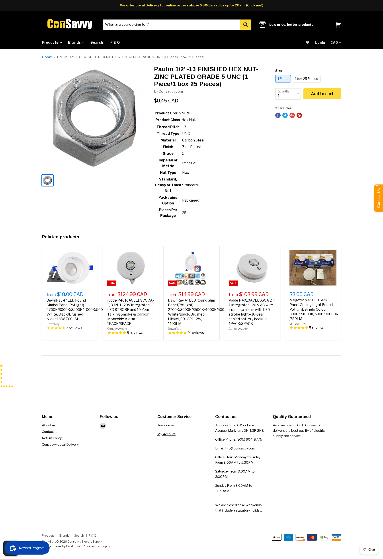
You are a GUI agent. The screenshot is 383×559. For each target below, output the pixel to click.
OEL (300, 425)
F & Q (115, 42)
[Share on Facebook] (278, 115)
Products (50, 42)
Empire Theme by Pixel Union (62, 546)
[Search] (245, 25)
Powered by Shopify (96, 546)
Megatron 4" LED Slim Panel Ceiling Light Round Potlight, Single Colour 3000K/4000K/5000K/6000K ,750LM (313, 309)
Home (47, 57)
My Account (166, 434)
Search (96, 42)
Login (320, 43)
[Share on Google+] (292, 115)
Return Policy (52, 438)
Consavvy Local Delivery (60, 445)
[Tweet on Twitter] (285, 115)
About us (49, 425)
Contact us (50, 432)
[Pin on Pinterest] (299, 115)
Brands (74, 42)
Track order (165, 425)
